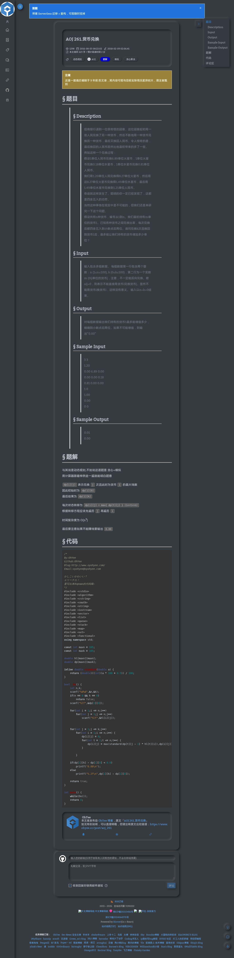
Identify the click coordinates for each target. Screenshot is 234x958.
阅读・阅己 (89, 942)
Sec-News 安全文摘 (71, 934)
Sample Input (216, 42)
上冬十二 (111, 934)
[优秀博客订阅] (7, 80)
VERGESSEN (131, 946)
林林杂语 (134, 934)
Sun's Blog (166, 946)
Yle (142, 942)
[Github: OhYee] (7, 90)
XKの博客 (92, 938)
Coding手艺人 (132, 938)
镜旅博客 (77, 942)
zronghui (102, 942)
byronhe (103, 938)
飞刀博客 (127, 950)
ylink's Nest (36, 946)
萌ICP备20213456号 (122, 911)
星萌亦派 (170, 942)
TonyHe (117, 950)
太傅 (126, 934)
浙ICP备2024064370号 (117, 917)
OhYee (56, 934)
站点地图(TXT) (109, 926)
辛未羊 (86, 934)
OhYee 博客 (105, 820)
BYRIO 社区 (165, 938)
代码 (208, 58)
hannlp (47, 938)
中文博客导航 (101, 911)
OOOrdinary (63, 946)
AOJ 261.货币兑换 (135, 820)
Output (212, 37)
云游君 (64, 938)
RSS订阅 (119, 901)
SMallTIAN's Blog (193, 946)
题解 (208, 52)
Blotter (117, 921)
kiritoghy (76, 946)
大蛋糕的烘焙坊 (168, 934)
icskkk (51, 946)
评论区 (210, 63)
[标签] (7, 50)
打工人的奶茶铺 (180, 938)
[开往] (7, 100)
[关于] (7, 70)
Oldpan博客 (183, 942)
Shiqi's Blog (196, 942)
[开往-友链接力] (147, 911)
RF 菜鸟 (55, 942)
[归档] (7, 40)
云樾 (110, 942)
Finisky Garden (142, 950)
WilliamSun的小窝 (149, 946)
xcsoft (56, 938)
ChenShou (101, 946)
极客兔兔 (33, 942)
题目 (208, 21)
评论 (171, 885)
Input (211, 32)
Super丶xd (66, 942)
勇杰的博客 (133, 942)
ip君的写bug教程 (149, 938)
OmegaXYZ (90, 950)
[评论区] (7, 60)
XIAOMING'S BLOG (188, 934)
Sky (142, 934)
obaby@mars (98, 934)
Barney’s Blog (116, 946)
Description (215, 27)
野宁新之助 (88, 946)
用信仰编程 (195, 938)
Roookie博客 (152, 934)
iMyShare (36, 938)
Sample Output (218, 47)
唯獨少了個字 (116, 938)
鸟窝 (120, 934)
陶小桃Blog (120, 942)
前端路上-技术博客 (155, 942)
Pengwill (44, 942)
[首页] (7, 30)
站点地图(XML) (125, 926)
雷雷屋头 (178, 946)
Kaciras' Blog (104, 950)
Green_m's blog (77, 938)
